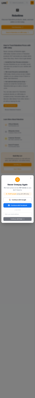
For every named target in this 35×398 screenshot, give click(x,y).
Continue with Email (16, 219)
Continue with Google (19, 200)
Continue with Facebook (19, 205)
